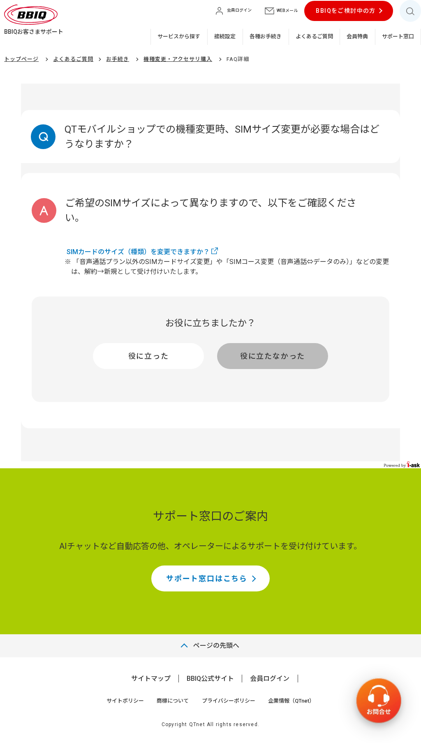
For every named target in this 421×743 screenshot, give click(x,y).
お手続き (117, 59)
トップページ (21, 59)
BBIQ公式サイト (210, 678)
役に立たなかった (272, 356)
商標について (173, 701)
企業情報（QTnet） (291, 701)
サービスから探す (178, 36)
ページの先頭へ (216, 646)
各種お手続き (266, 36)
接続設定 (225, 36)
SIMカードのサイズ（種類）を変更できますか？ (138, 252)
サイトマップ (151, 678)
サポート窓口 (398, 36)
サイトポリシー (125, 701)
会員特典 (357, 36)
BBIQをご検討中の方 (345, 10)
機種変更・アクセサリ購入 (177, 59)
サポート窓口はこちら (207, 578)
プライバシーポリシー (228, 701)
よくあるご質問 (314, 36)
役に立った (148, 356)
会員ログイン (269, 678)
